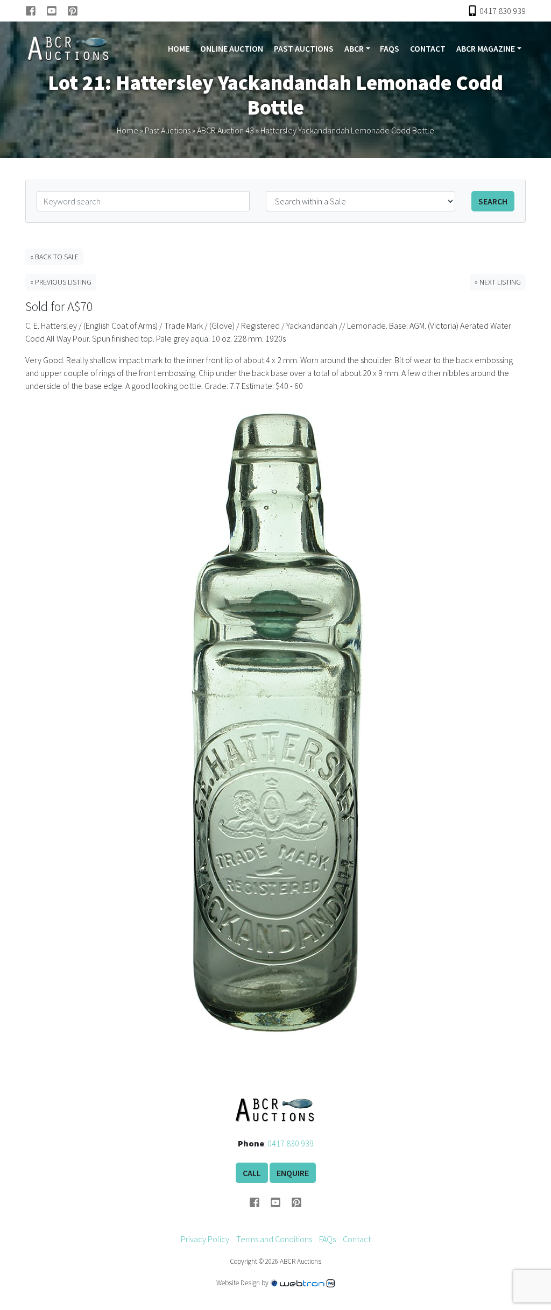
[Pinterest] (72, 10)
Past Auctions (304, 48)
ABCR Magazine (485, 48)
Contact (428, 48)
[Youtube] (56, 10)
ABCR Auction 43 (225, 130)
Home (178, 48)
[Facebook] (35, 10)
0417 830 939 (290, 1143)
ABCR (354, 48)
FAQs (389, 48)
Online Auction (231, 48)
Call (252, 1172)
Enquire (293, 1172)
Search (492, 201)
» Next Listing (498, 282)
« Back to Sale (54, 256)
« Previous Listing (60, 282)
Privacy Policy (205, 1239)
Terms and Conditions (274, 1239)
